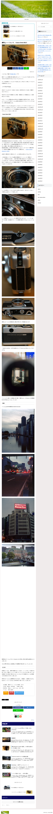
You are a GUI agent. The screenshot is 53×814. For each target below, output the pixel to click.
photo (4, 699)
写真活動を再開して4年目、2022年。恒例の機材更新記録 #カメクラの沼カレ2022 (44, 47)
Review (7, 699)
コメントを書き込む (18, 801)
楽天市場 (11, 692)
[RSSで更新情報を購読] (20, 716)
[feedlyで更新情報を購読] (18, 716)
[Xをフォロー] (16, 716)
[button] (51, 26)
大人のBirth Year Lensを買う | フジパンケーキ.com (44, 51)
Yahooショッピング (19, 692)
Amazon (5, 692)
